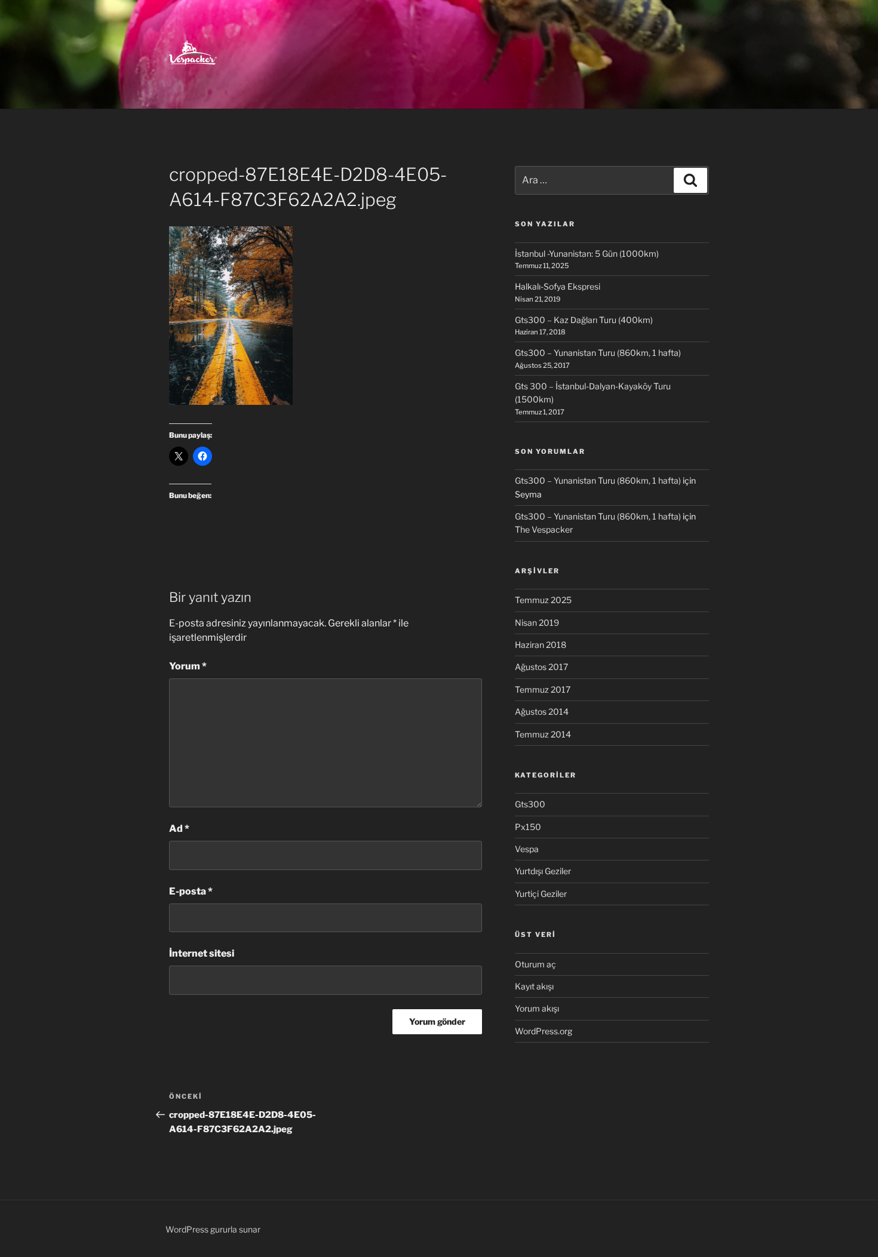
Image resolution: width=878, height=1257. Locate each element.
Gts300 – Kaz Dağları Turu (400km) (584, 320)
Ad (179, 828)
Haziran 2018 (540, 645)
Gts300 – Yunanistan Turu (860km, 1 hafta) (598, 353)
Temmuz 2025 (543, 600)
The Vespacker (544, 529)
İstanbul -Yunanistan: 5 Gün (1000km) (587, 253)
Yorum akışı (537, 1008)
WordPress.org (543, 1031)
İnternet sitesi (201, 953)
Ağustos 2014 (542, 711)
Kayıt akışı (534, 986)
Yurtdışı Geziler (543, 871)
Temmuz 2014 (543, 734)
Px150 (528, 827)
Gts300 (530, 804)
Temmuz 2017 (542, 689)
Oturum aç (535, 964)
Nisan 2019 (537, 622)
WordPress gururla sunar (212, 1229)
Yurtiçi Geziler (541, 894)
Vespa (527, 849)
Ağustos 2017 (541, 667)
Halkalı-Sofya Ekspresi (557, 286)
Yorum (188, 666)
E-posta (191, 891)
